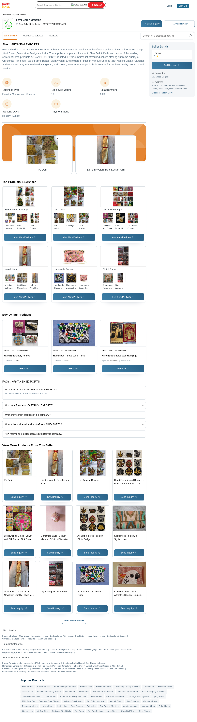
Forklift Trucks (43, 686)
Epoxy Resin (158, 696)
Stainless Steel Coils (61, 711)
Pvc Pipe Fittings (95, 711)
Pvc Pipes (79, 711)
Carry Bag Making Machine (127, 686)
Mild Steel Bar (28, 701)
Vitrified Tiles (42, 711)
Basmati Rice (86, 686)
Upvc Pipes (112, 711)
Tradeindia (6, 15)
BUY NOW (23, 369)
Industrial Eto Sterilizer (128, 691)
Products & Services (32, 35)
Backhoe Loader (103, 686)
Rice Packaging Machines (154, 691)
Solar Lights (164, 706)
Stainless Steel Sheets (49, 701)
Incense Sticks (148, 706)
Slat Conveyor (132, 701)
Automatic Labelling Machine (73, 696)
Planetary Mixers (29, 706)
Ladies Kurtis (47, 706)
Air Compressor (130, 706)
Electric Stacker (165, 686)
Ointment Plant (150, 701)
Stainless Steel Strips (72, 701)
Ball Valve (91, 706)
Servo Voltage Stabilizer (65, 686)
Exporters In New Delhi (162, 93)
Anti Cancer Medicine (109, 706)
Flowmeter (84, 691)
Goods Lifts (27, 711)
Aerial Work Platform (115, 696)
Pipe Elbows (144, 711)
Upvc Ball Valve (128, 711)
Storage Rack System (139, 696)
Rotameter (70, 691)
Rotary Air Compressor (103, 691)
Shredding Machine (31, 696)
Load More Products (74, 620)
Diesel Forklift (96, 696)
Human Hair (27, 686)
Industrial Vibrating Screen (49, 691)
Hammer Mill (50, 696)
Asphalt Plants (115, 701)
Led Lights (62, 706)
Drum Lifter (149, 686)
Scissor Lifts (27, 691)
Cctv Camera (77, 706)
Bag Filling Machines (96, 701)
